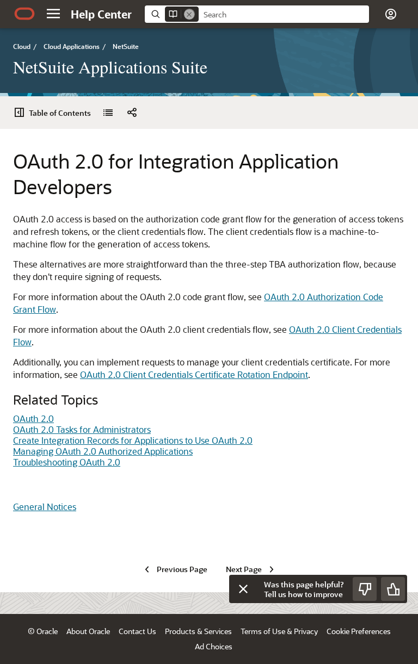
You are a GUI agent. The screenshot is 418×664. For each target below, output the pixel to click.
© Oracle (43, 631)
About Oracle (88, 631)
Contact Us (137, 631)
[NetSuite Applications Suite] (108, 112)
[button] (53, 14)
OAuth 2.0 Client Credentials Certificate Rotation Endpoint (194, 374)
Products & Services (198, 631)
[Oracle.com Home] (24, 13)
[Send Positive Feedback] (393, 589)
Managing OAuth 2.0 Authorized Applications (103, 451)
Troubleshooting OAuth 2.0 (66, 462)
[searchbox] (284, 14)
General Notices (44, 506)
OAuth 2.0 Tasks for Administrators (82, 429)
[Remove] (189, 14)
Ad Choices (213, 646)
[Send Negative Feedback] (365, 589)
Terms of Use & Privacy (279, 631)
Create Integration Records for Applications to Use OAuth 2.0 (133, 440)
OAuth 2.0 (33, 418)
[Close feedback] (243, 589)
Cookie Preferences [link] (359, 631)
